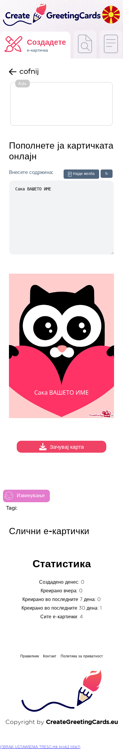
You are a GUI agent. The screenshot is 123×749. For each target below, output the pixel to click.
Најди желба (84, 173)
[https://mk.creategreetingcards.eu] (51, 15)
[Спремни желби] (84, 44)
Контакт (49, 656)
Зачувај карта (67, 447)
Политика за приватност (82, 656)
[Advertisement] (61, 104)
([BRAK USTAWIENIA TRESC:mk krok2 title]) (40, 747)
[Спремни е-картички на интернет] (110, 44)
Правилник (29, 656)
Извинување (31, 495)
